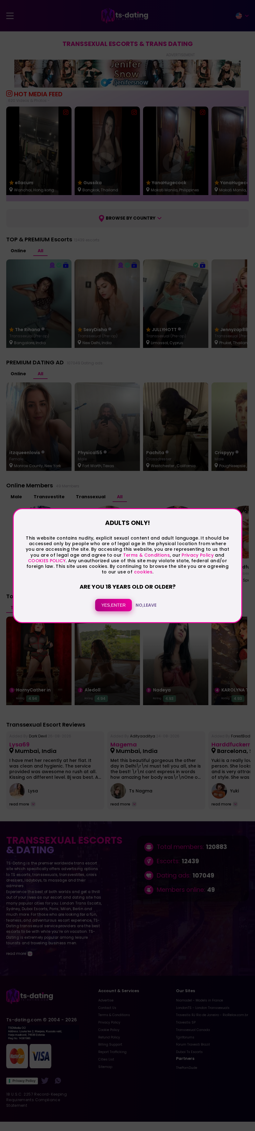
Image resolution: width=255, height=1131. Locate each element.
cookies (143, 572)
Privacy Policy (197, 555)
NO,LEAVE (146, 605)
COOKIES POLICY (47, 561)
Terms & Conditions (146, 555)
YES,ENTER (113, 605)
